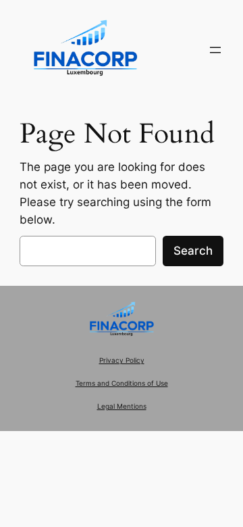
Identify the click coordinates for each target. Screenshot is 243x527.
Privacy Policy (121, 360)
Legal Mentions (121, 406)
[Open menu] (215, 50)
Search (193, 250)
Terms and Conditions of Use (122, 383)
